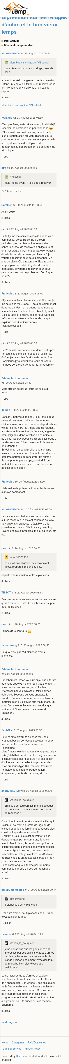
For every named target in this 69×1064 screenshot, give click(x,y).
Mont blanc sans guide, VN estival (29, 62)
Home (4, 1042)
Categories (18, 1042)
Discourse (22, 1056)
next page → (9, 1022)
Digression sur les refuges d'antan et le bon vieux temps (34, 24)
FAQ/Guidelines (37, 1042)
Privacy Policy (32, 1048)
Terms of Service (11, 1048)
